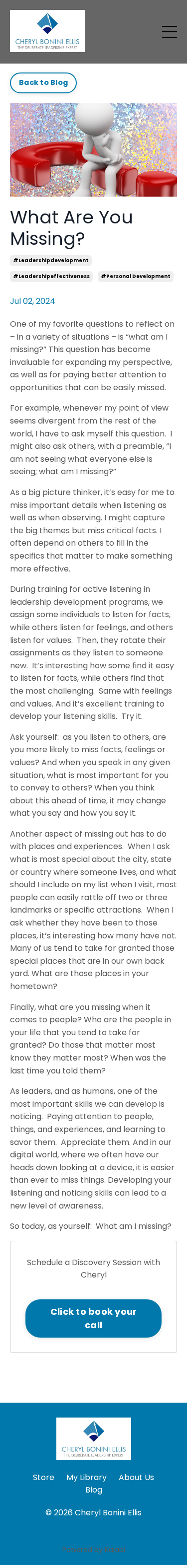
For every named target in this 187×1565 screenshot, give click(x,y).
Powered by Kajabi (93, 1550)
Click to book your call (93, 1318)
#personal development (136, 276)
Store (43, 1477)
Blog (93, 1489)
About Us (136, 1477)
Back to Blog (43, 82)
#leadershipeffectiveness (51, 276)
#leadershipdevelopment (51, 260)
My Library (86, 1477)
